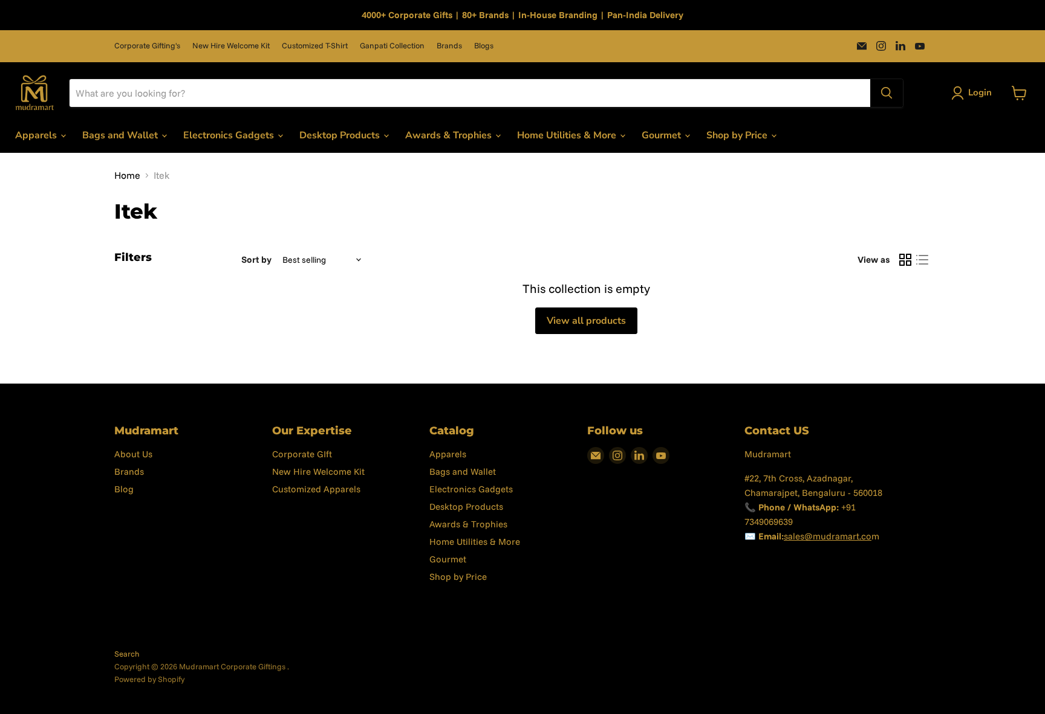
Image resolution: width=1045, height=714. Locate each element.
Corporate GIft (302, 454)
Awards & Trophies (449, 135)
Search (127, 653)
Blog (124, 489)
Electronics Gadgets (229, 135)
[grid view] (905, 259)
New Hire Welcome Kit (231, 45)
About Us (133, 454)
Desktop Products (340, 135)
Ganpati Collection (392, 45)
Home (127, 175)
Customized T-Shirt (315, 45)
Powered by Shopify (149, 679)
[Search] (886, 93)
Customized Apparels (316, 489)
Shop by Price (738, 135)
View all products (586, 320)
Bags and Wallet (121, 135)
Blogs (483, 45)
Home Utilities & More (568, 135)
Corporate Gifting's (147, 45)
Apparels (37, 135)
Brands (449, 45)
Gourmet (662, 135)
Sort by (256, 259)
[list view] (922, 259)
